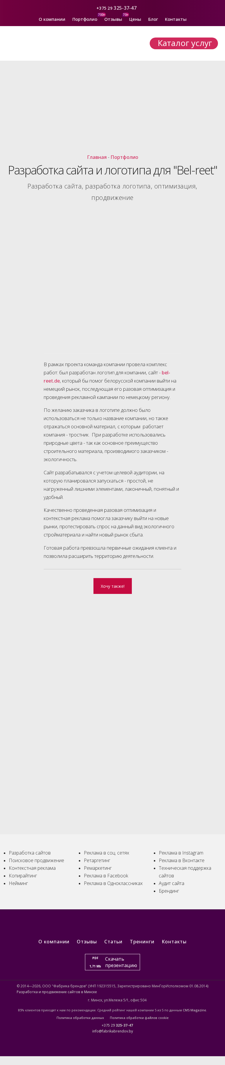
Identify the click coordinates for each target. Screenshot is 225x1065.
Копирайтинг (23, 875)
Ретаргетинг (97, 860)
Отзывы (113, 19)
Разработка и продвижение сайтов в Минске (57, 991)
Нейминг (18, 883)
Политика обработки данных (80, 1017)
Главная (97, 157)
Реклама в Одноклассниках (113, 883)
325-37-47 (126, 8)
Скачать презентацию (113, 962)
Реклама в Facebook (106, 875)
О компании (52, 19)
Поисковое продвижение (36, 860)
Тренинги (142, 941)
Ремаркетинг (98, 868)
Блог (153, 19)
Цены (135, 19)
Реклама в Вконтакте (181, 860)
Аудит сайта (171, 883)
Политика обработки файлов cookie (139, 1017)
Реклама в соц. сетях (106, 853)
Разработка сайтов (30, 853)
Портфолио (84, 19)
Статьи (113, 941)
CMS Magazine (194, 1010)
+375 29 (104, 8)
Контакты (176, 19)
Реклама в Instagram (181, 853)
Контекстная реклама (32, 868)
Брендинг (169, 891)
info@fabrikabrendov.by (112, 1031)
